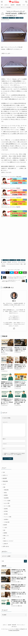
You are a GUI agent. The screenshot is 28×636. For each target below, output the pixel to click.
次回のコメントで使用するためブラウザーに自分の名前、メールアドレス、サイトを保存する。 (14, 454)
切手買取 (6, 511)
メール (4, 443)
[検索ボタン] (26, 2)
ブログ (17, 17)
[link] (14, 328)
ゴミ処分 (5, 527)
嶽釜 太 (14, 300)
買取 (4, 487)
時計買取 (6, 514)
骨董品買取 (5, 481)
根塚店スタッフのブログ (8, 541)
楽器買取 (21, 17)
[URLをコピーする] (25, 272)
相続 (4, 530)
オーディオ (14, 262)
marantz (4, 262)
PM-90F (9, 262)
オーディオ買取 (12, 17)
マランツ (3, 264)
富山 (21, 264)
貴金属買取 (6, 497)
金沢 (25, 264)
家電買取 (6, 495)
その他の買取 (5, 17)
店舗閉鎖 (5, 532)
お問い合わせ (6, 546)
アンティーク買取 (7, 516)
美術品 (5, 492)
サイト (4, 448)
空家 (4, 538)
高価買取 (3, 266)
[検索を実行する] (25, 561)
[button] (3, 272)
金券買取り (6, 519)
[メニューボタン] (2, 2)
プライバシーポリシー (21, 624)
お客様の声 (5, 543)
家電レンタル (6, 535)
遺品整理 (5, 478)
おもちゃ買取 (6, 503)
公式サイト (5, 475)
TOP (4, 472)
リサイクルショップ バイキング (13, 264)
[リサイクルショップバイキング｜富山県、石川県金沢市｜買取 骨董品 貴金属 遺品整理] (14, 2)
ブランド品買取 (7, 500)
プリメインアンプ (21, 262)
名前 (4, 438)
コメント (5, 422)
